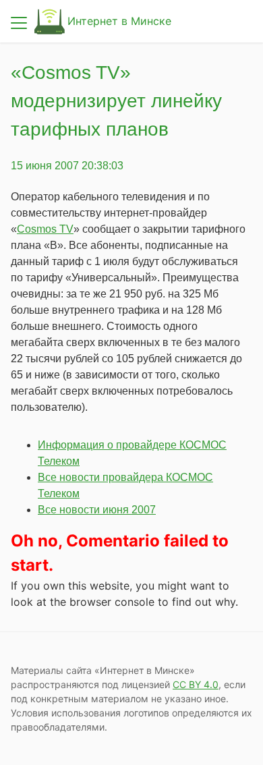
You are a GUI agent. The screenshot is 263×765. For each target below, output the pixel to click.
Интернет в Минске (119, 21)
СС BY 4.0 (195, 684)
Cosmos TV (45, 229)
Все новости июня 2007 (97, 509)
